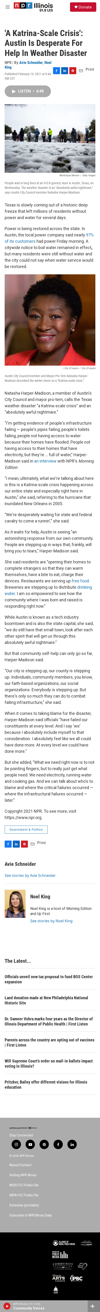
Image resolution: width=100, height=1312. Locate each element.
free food (80, 580)
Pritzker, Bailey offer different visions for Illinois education (46, 1085)
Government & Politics (26, 829)
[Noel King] (15, 904)
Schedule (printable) (24, 1205)
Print (90, 69)
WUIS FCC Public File (24, 1185)
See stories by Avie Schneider (30, 875)
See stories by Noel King (51, 920)
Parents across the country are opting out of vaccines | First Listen (49, 1042)
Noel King (40, 897)
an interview (45, 461)
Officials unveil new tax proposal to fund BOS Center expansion (49, 979)
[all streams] (94, 1306)
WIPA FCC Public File (24, 1195)
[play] (7, 1306)
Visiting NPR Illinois (23, 1175)
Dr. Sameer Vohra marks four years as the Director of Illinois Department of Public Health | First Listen (49, 1021)
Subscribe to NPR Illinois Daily (30, 1215)
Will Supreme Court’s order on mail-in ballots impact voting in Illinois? (49, 1063)
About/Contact (20, 1165)
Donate (85, 7)
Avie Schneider (31, 62)
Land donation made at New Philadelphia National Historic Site (46, 1000)
